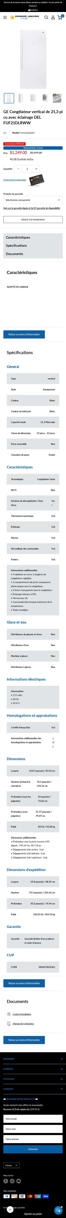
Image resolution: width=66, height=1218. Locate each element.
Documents (14, 254)
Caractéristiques (18, 237)
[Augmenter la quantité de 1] (36, 168)
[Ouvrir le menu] (5, 17)
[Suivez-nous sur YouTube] (18, 1181)
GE (4, 133)
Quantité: (8, 168)
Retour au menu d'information (24, 334)
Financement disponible (14, 179)
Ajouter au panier (33, 1213)
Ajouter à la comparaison (33, 219)
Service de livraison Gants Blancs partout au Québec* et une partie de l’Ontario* (33, 4)
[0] (60, 17)
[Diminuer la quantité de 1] (18, 168)
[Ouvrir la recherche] (46, 17)
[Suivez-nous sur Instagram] (12, 1181)
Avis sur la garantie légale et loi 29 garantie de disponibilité (31, 208)
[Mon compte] (53, 17)
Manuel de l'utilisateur (23, 1023)
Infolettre (34, 10)
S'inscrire (33, 1149)
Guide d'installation (21, 1014)
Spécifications (16, 245)
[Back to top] (10, 1209)
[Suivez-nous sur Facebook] (5, 1181)
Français (8, 1165)
